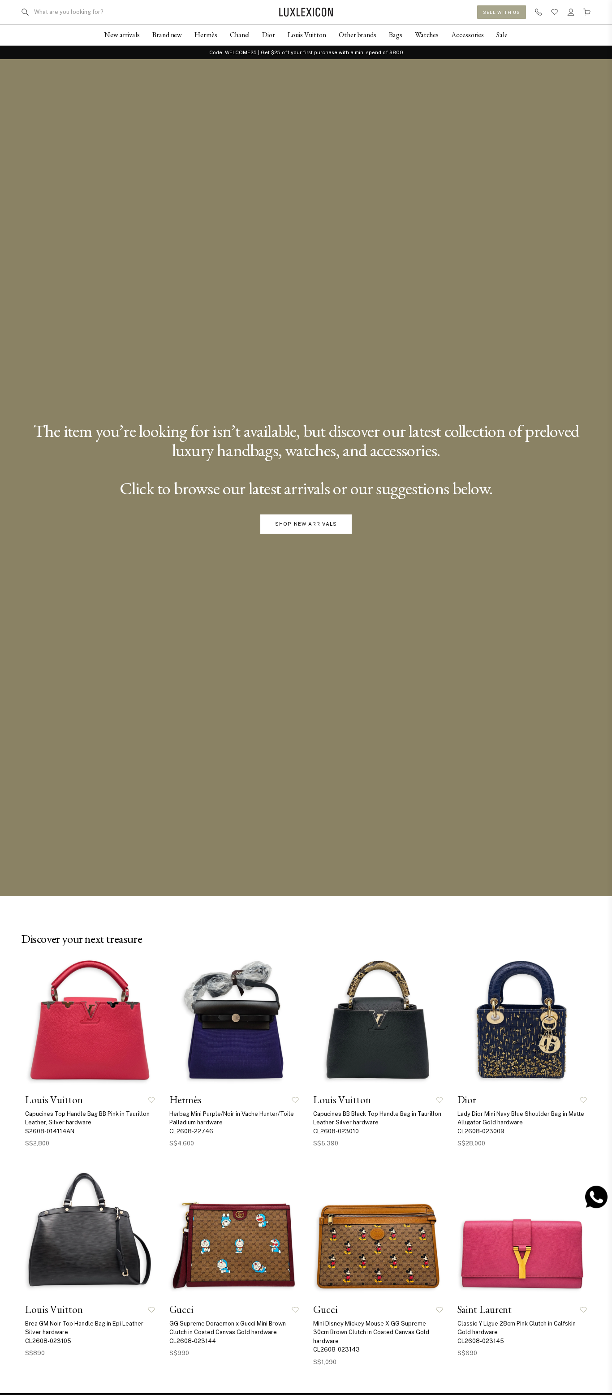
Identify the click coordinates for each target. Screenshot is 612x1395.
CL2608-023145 (480, 1341)
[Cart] (586, 12)
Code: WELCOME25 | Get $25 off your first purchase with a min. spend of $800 (306, 52)
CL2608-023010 (336, 1131)
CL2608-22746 (191, 1131)
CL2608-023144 (192, 1341)
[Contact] (538, 12)
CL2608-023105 (48, 1341)
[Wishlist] (554, 12)
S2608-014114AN (49, 1131)
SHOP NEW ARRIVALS (306, 524)
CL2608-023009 (480, 1131)
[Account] (570, 12)
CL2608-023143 (336, 1349)
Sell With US (501, 12)
